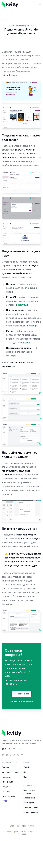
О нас (26, 777)
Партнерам (28, 802)
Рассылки (6, 777)
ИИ (6, 801)
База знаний (29, 798)
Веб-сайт (6, 767)
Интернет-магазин (10, 772)
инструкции (22, 305)
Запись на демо (30, 807)
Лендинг (6, 786)
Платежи (6, 791)
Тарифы (26, 767)
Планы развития (30, 812)
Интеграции (7, 782)
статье (26, 342)
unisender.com (9, 75)
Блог (25, 772)
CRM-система (8, 796)
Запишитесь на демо (21, 701)
